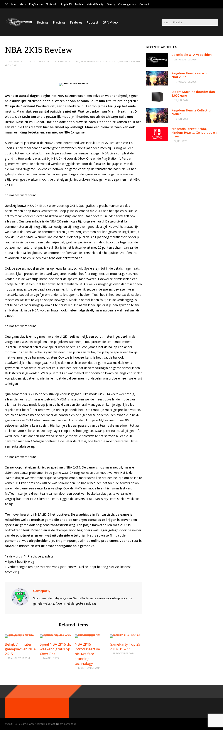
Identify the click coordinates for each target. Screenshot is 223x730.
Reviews (43, 22)
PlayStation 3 (90, 61)
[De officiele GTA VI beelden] (157, 66)
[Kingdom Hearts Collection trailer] (157, 121)
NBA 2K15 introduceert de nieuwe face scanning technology (87, 654)
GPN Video (110, 22)
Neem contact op (66, 723)
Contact (144, 4)
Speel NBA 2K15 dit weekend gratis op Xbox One (55, 649)
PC (6, 4)
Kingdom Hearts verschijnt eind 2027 (191, 75)
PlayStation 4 (109, 61)
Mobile (79, 4)
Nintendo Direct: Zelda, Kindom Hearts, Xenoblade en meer (194, 132)
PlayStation (36, 4)
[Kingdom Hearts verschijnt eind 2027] (157, 84)
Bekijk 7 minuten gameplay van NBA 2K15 (20, 649)
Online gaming (127, 4)
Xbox (23, 4)
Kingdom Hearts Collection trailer (191, 112)
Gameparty (15, 61)
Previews (59, 22)
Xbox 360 (134, 61)
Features (76, 22)
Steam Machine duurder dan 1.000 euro (193, 93)
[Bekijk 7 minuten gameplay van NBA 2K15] (21, 634)
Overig (111, 4)
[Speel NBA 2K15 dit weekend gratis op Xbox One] (56, 634)
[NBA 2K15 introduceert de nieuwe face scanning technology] (91, 634)
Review (123, 61)
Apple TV (66, 4)
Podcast (92, 22)
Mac (13, 4)
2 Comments (62, 61)
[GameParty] (19, 26)
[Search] (215, 22)
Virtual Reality (95, 4)
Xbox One (11, 65)
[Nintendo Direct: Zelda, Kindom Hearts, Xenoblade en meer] (157, 140)
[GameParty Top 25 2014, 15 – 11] (126, 634)
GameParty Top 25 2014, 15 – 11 (125, 646)
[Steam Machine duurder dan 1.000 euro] (157, 103)
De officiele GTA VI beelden (191, 55)
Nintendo (51, 4)
